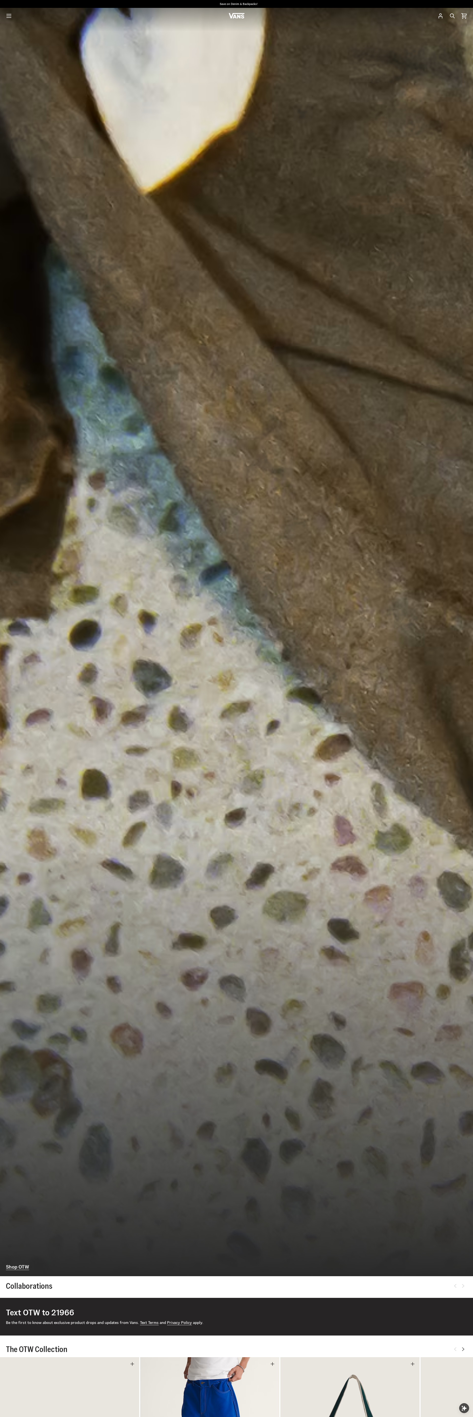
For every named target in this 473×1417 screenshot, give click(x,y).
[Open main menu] (9, 16)
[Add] (132, 1364)
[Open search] (452, 16)
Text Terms (149, 1322)
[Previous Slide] (455, 1286)
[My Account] (440, 16)
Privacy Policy (179, 1322)
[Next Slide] (463, 1286)
